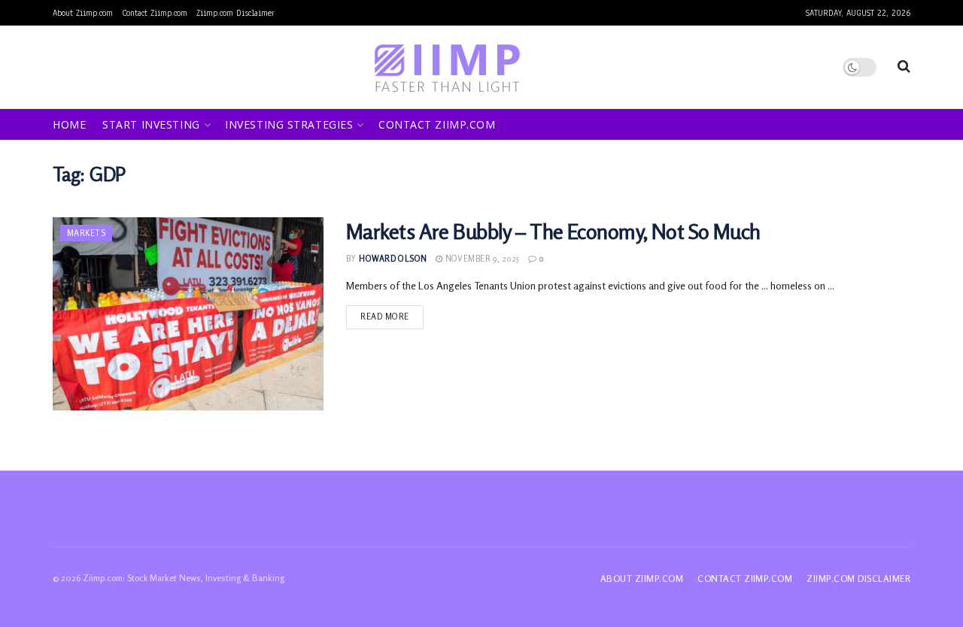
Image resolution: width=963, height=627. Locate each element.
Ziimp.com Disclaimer (235, 13)
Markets (86, 233)
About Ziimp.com (83, 13)
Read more (384, 316)
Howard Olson (393, 258)
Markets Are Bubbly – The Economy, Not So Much (553, 231)
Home (69, 124)
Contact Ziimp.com (154, 13)
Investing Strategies (289, 124)
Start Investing (150, 124)
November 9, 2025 (480, 258)
